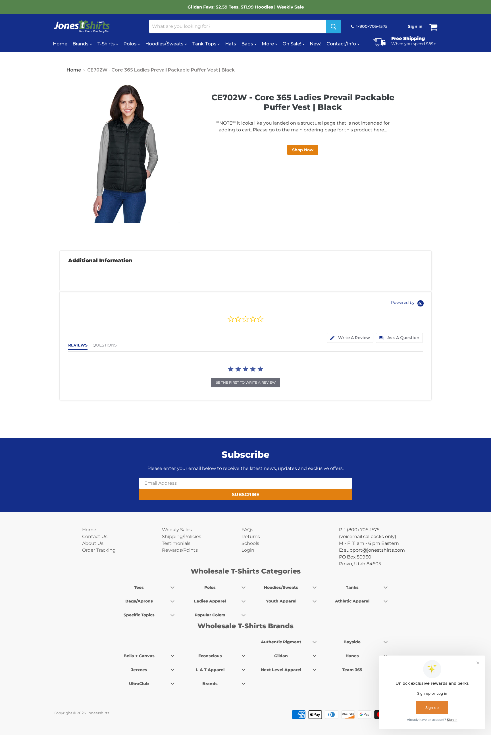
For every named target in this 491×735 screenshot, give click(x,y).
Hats (230, 44)
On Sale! (292, 44)
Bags (247, 44)
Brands (81, 44)
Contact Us (94, 536)
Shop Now (302, 149)
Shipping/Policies (181, 536)
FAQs (247, 529)
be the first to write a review (245, 382)
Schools (250, 543)
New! (315, 44)
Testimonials (176, 543)
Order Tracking (99, 550)
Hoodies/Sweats (165, 44)
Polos (130, 44)
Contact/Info (341, 44)
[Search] (333, 26)
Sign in (415, 26)
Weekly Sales (177, 529)
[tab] (350, 338)
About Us (92, 543)
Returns (251, 536)
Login (248, 550)
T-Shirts (106, 44)
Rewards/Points (180, 550)
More (268, 44)
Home (60, 44)
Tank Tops (205, 44)
